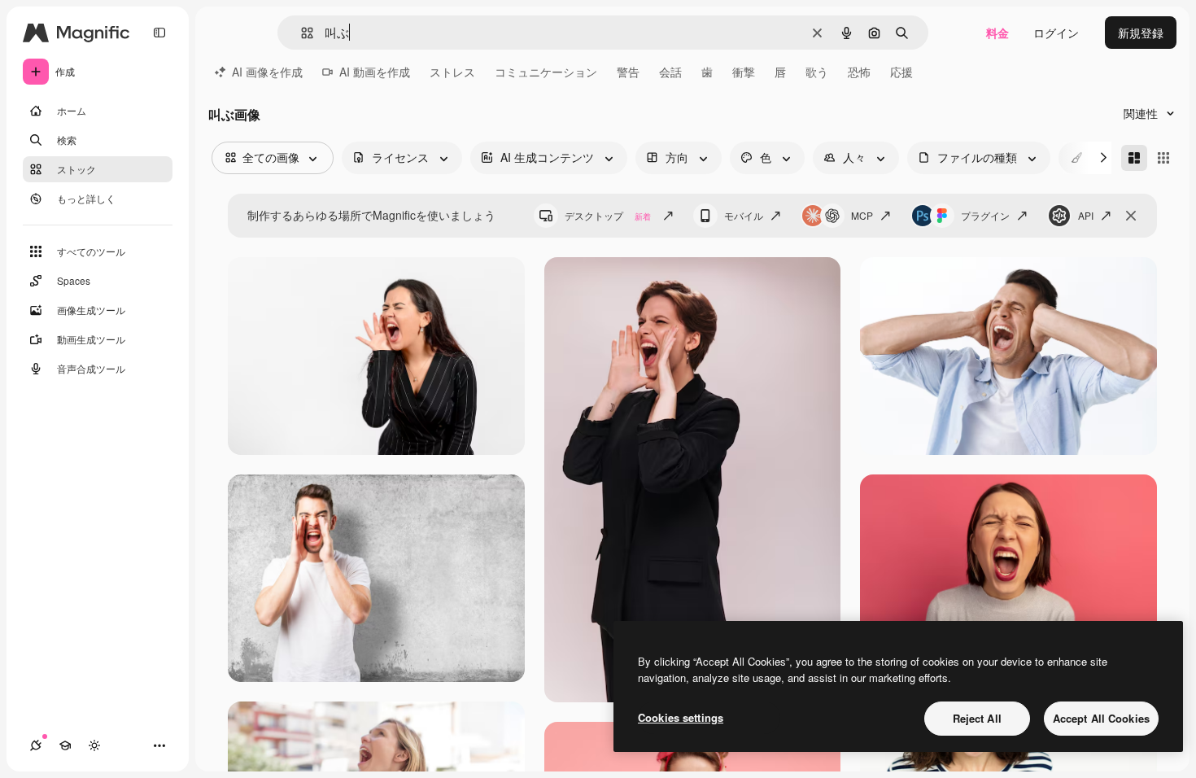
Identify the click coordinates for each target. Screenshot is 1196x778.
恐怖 (859, 71)
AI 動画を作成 (374, 71)
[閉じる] (1130, 215)
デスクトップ (608, 215)
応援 (901, 71)
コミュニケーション (546, 71)
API (1085, 215)
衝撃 (743, 71)
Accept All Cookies (1101, 718)
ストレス (452, 71)
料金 (997, 32)
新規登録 (1140, 32)
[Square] (1163, 158)
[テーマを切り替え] (94, 745)
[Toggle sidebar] (159, 33)
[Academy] (65, 745)
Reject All (977, 718)
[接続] (36, 745)
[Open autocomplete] (300, 33)
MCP (862, 215)
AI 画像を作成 (267, 71)
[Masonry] (1134, 158)
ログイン (1056, 32)
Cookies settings (680, 717)
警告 (628, 71)
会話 (670, 71)
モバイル (743, 215)
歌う (816, 71)
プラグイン (985, 215)
